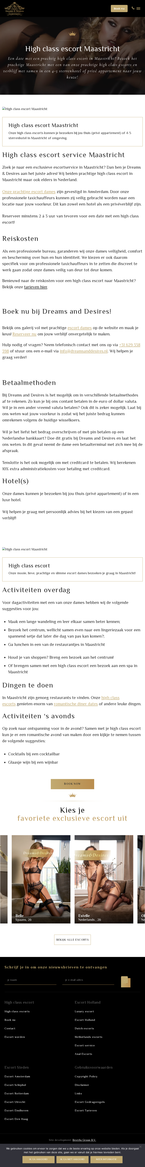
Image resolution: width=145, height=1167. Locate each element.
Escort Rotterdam (17, 1094)
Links (78, 1094)
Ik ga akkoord (38, 1159)
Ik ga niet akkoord (72, 1159)
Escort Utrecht (15, 1102)
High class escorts (17, 1011)
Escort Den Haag (16, 1119)
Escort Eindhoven (17, 1111)
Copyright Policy (86, 1077)
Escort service (85, 1046)
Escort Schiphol (15, 1085)
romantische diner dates (76, 704)
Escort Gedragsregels (90, 1102)
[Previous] (9, 880)
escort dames (80, 328)
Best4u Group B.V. (84, 1140)
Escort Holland (85, 1020)
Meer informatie (106, 1159)
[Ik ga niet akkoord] (140, 1146)
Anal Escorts (83, 1054)
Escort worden (15, 1037)
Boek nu (119, 8)
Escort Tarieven (86, 1111)
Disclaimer (82, 1085)
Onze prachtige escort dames (29, 192)
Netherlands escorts (89, 1037)
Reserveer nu (24, 334)
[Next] (135, 880)
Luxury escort (84, 1011)
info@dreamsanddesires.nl (84, 351)
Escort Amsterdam (17, 1077)
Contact (10, 1029)
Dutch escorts (84, 1029)
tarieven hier (35, 287)
